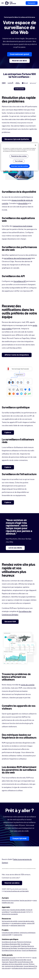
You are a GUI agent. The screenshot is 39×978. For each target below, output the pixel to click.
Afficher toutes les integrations (17, 355)
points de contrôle (27, 685)
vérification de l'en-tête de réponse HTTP (24, 968)
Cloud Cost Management (29, 950)
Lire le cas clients (15, 548)
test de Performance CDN (25, 962)
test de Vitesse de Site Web (18, 959)
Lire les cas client (19, 88)
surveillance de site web (18, 912)
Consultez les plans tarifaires (10, 932)
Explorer (8, 432)
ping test (25, 964)
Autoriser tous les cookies (19, 166)
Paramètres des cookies (19, 156)
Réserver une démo (19, 61)
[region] (19, 157)
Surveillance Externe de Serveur (11, 950)
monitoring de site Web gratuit (14, 966)
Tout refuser (19, 161)
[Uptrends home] (10, 3)
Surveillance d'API (15, 946)
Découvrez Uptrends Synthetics (17, 139)
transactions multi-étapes (22, 226)
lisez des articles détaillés (18, 909)
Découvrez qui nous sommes (10, 900)
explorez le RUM (6, 934)
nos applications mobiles (18, 923)
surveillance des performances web (17, 258)
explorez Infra (18, 934)
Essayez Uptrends (19, 838)
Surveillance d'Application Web (11, 944)
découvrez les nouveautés (10, 914)
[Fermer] (35, 145)
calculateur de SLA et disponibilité (12, 964)
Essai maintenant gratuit (19, 54)
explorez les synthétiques (27, 932)
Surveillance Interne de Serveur (27, 948)
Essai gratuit (31, 3)
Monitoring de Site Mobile (9, 948)
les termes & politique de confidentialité (16, 891)
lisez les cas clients (25, 900)
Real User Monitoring (27, 946)
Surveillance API (20, 281)
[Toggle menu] (2, 3)
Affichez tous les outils (9, 957)
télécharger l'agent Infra (17, 925)
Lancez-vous (6, 909)
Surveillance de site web (9, 942)
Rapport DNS (13, 962)
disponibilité (23, 203)
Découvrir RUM (10, 622)
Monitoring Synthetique (24, 942)
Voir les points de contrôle (9, 921)
